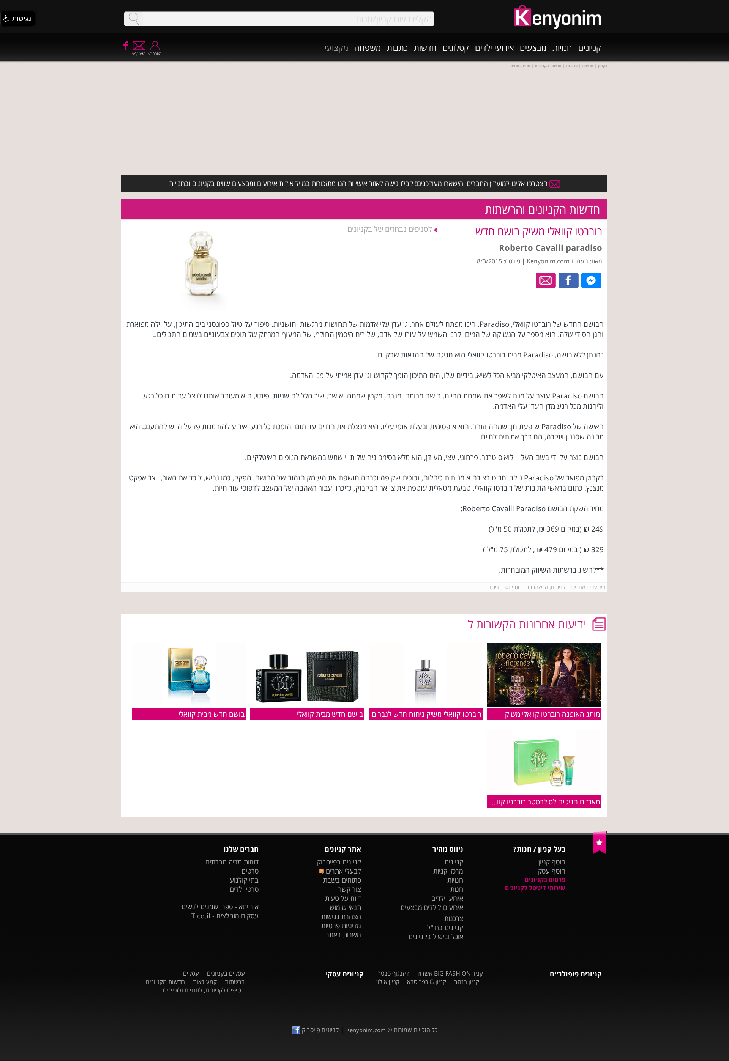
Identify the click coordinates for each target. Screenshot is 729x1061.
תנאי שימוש (345, 907)
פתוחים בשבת (342, 880)
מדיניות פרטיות (341, 925)
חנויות (562, 47)
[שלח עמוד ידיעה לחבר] (546, 279)
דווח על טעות (343, 898)
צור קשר (349, 889)
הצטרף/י (138, 53)
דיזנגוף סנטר (393, 973)
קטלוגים (456, 47)
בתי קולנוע (244, 880)
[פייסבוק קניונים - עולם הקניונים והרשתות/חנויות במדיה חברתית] (125, 45)
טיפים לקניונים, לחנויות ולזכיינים (202, 990)
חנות (456, 889)
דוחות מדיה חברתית (232, 861)
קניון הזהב (466, 982)
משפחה (367, 47)
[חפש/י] (133, 18)
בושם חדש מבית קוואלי (330, 714)
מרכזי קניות (448, 870)
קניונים (589, 47)
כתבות (397, 47)
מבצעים (533, 47)
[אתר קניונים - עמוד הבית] (600, 852)
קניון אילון (387, 982)
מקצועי (336, 47)
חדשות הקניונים (165, 982)
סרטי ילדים (244, 889)
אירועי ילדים (494, 47)
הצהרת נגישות (341, 916)
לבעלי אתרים (342, 870)
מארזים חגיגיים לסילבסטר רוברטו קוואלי (544, 802)
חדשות (425, 47)
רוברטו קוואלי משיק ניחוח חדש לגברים (426, 714)
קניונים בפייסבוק (339, 861)
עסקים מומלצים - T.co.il (225, 915)
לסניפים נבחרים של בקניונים (390, 229)
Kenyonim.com (366, 1030)
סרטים (250, 870)
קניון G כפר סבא (426, 982)
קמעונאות (205, 982)
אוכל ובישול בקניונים (436, 936)
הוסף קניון (551, 861)
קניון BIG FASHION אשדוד (450, 973)
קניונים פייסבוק (319, 1030)
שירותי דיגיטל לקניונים (535, 888)
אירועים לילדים (443, 907)
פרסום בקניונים (545, 879)
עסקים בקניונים (226, 973)
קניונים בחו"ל (445, 927)
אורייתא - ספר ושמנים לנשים (220, 906)
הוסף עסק (551, 870)
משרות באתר (343, 934)
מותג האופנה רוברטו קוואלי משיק (552, 714)
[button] (17, 18)
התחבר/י (154, 53)
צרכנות (453, 918)
